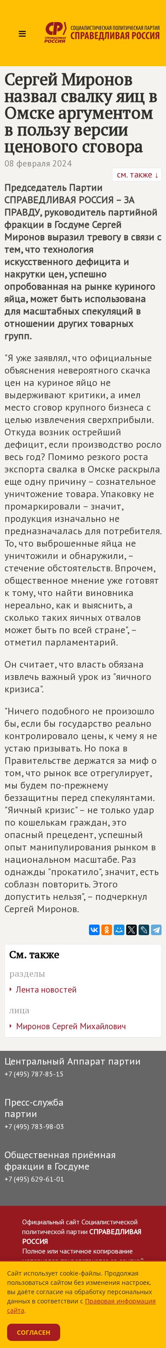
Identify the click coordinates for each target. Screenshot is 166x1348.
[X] (131, 930)
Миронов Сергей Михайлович (71, 1026)
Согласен (33, 1332)
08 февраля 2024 (38, 163)
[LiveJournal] (144, 930)
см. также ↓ (137, 174)
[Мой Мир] (119, 930)
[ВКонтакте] (94, 930)
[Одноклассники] (106, 930)
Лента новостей (46, 989)
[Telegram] (156, 930)
